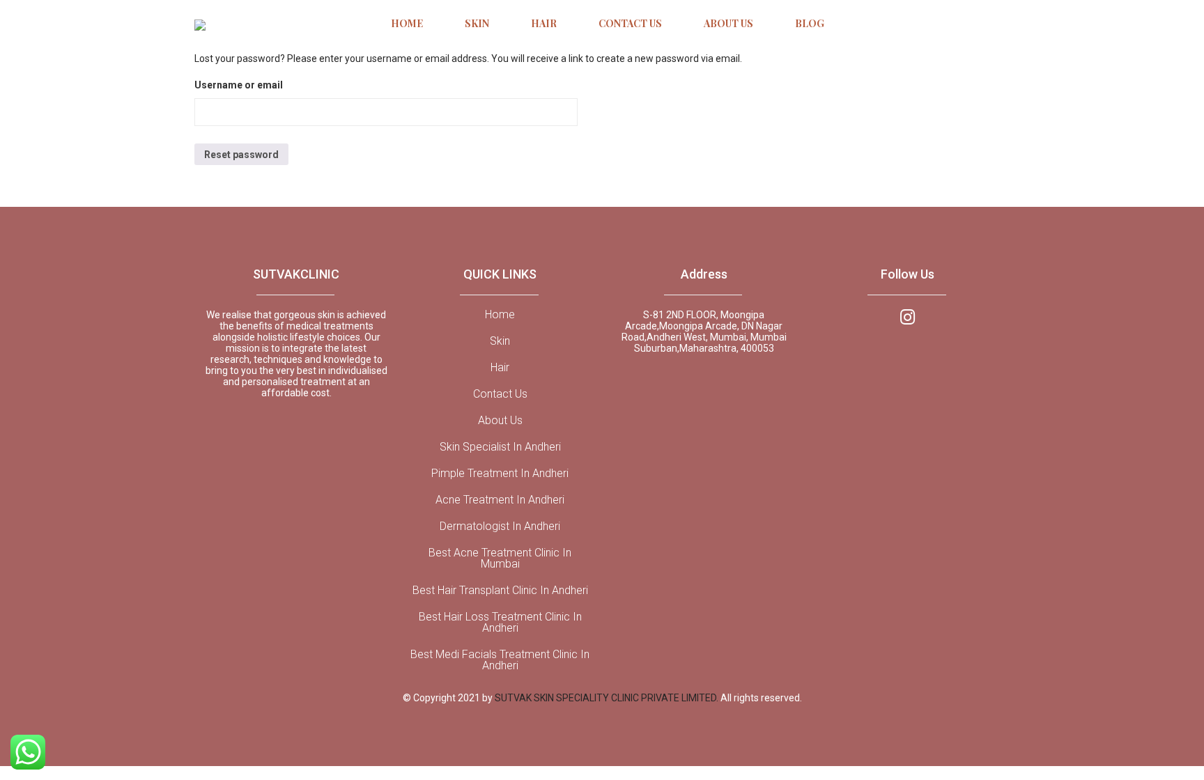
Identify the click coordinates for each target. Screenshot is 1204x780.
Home (500, 314)
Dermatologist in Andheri (500, 526)
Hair (500, 367)
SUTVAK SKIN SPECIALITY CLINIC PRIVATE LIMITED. (607, 697)
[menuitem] (407, 24)
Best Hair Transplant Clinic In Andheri (500, 590)
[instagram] (907, 316)
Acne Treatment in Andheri (499, 500)
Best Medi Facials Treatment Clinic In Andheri (499, 660)
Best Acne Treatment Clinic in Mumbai (500, 558)
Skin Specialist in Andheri (500, 447)
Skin (500, 341)
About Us (500, 420)
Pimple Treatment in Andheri (500, 473)
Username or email (238, 85)
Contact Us (500, 394)
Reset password (241, 154)
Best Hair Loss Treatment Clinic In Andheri (500, 622)
